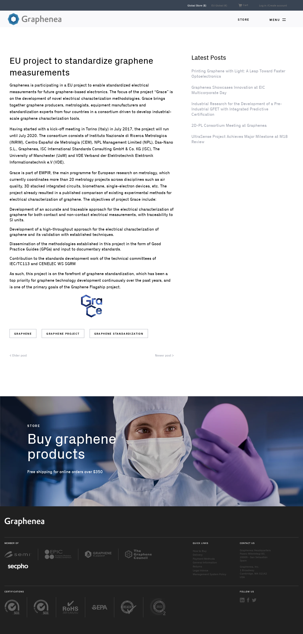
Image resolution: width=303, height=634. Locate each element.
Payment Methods (204, 558)
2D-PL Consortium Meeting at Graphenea (229, 125)
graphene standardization (119, 333)
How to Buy (200, 551)
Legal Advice (200, 570)
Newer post (163, 355)
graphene (23, 333)
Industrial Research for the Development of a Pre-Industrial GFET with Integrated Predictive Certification (236, 109)
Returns (197, 566)
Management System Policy (209, 574)
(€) (219, 5)
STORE (244, 19)
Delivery (198, 554)
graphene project (62, 333)
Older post (19, 355)
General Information (205, 562)
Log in (262, 5)
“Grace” (161, 91)
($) (197, 5)
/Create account (277, 5)
